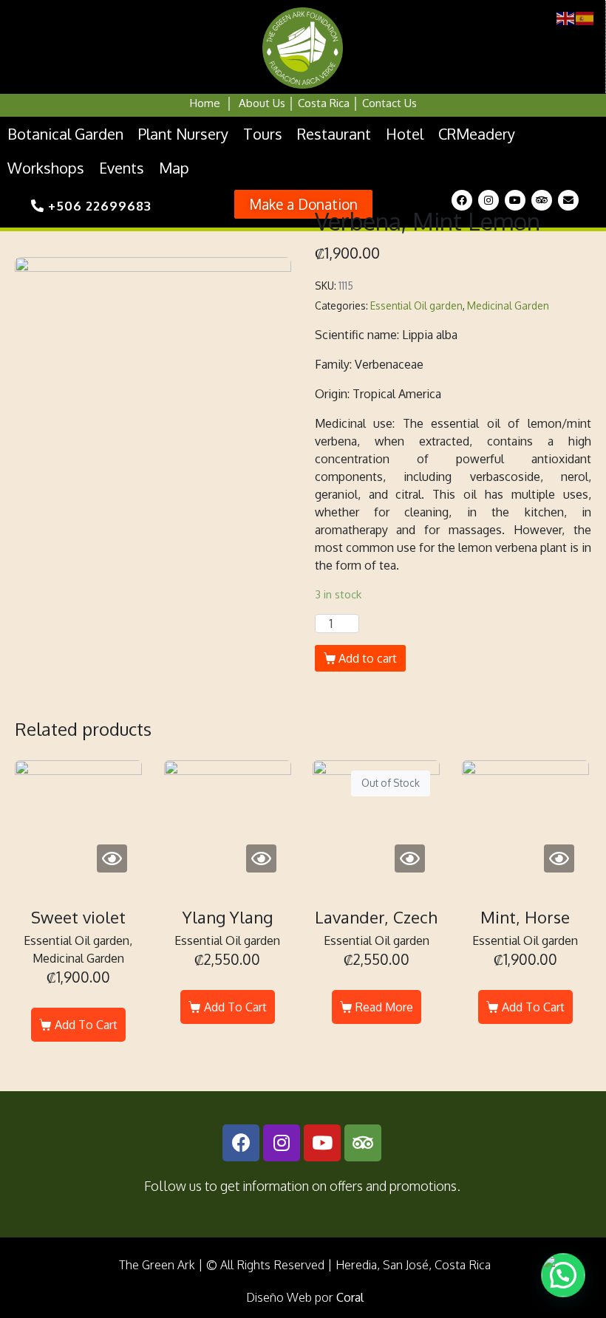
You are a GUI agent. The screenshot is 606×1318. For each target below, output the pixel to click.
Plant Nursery (183, 133)
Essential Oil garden (416, 305)
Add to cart (367, 658)
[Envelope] (568, 200)
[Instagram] (488, 200)
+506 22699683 (98, 206)
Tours (262, 133)
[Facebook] (462, 200)
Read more (384, 1007)
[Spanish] (585, 17)
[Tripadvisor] (541, 200)
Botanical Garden (65, 133)
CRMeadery (476, 133)
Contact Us (389, 103)
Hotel (404, 133)
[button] (303, 204)
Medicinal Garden (508, 305)
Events (121, 167)
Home (205, 103)
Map (174, 167)
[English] (566, 17)
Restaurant (334, 133)
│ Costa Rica (317, 103)
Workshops (45, 167)
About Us (262, 103)
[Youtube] (515, 200)
